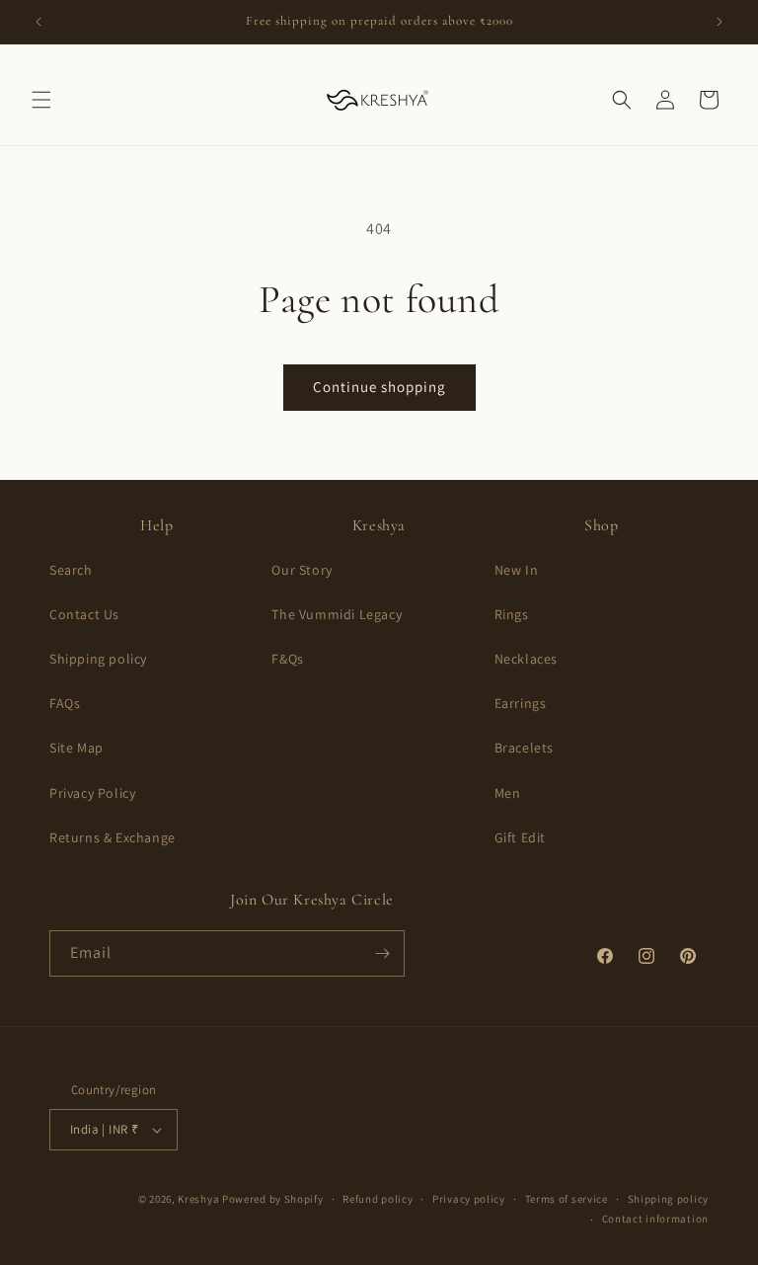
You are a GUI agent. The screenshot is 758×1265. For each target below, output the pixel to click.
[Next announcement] (719, 21)
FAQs (64, 703)
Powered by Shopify (273, 1199)
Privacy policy (468, 1199)
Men (507, 793)
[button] (41, 99)
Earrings (520, 703)
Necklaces (526, 659)
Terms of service (566, 1199)
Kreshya (198, 1199)
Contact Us (84, 614)
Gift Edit (520, 837)
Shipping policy (98, 659)
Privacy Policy (92, 793)
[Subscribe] (382, 953)
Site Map (76, 747)
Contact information (655, 1218)
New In (516, 570)
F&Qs (287, 659)
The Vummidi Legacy (336, 614)
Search (71, 570)
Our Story (301, 570)
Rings (511, 614)
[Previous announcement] (38, 21)
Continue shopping (379, 386)
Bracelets (524, 747)
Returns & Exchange (112, 837)
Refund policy (377, 1199)
